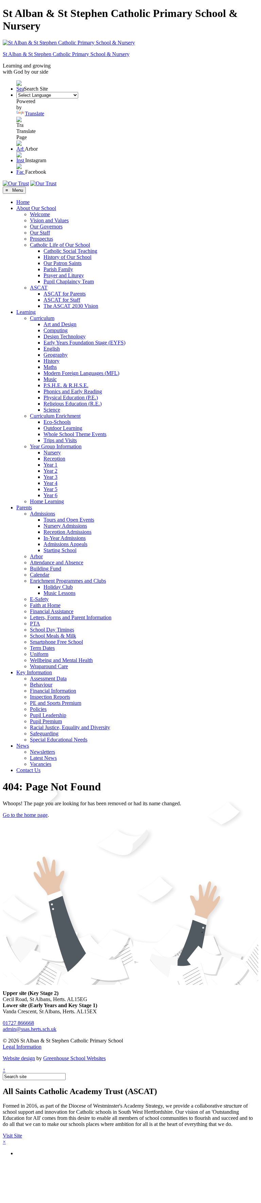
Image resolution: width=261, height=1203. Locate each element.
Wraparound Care (49, 666)
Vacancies (40, 764)
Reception (54, 459)
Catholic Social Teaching (70, 251)
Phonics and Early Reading (73, 391)
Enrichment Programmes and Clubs (68, 581)
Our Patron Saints (63, 263)
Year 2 (50, 471)
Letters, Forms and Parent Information (70, 617)
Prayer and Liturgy (64, 275)
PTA (35, 623)
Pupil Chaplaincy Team (69, 281)
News (22, 746)
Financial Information (53, 691)
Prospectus (41, 239)
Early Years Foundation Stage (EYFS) (84, 342)
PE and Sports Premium (55, 703)
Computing (56, 330)
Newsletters (42, 752)
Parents (24, 507)
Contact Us (28, 770)
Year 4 (50, 483)
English (52, 349)
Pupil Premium (46, 721)
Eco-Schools (57, 422)
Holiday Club (58, 587)
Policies (38, 709)
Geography (56, 355)
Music (50, 379)
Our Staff (40, 233)
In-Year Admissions (65, 538)
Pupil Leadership (48, 715)
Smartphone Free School (56, 642)
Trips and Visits (60, 440)
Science (52, 410)
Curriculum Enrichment (55, 416)
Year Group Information (56, 446)
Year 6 (50, 495)
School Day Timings (52, 630)
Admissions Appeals (65, 544)
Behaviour (41, 685)
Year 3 (50, 477)
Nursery (52, 452)
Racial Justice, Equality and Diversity (70, 727)
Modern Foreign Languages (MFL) (81, 373)
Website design (19, 1058)
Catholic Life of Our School (60, 245)
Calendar (39, 575)
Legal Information (22, 1047)
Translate (34, 113)
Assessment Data (48, 678)
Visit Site (12, 1136)
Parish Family (58, 269)
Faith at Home (45, 605)
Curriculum (42, 318)
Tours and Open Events (69, 520)
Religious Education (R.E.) (73, 404)
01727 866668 (18, 1023)
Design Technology (65, 336)
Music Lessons (59, 593)
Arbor (36, 556)
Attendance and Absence (56, 562)
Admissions (42, 513)
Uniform (39, 654)
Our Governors (46, 226)
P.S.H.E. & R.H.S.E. (66, 385)
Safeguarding (44, 733)
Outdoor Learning (63, 428)
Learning (26, 312)
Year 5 (50, 489)
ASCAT (39, 287)
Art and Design (60, 324)
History (51, 361)
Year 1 (50, 465)
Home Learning (47, 501)
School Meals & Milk (53, 636)
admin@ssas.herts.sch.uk (29, 1029)
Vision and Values (49, 220)
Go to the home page (25, 815)
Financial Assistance (51, 611)
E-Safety (39, 599)
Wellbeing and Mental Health (61, 660)
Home (23, 202)
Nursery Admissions (65, 526)
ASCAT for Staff (62, 300)
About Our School (36, 208)
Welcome (40, 214)
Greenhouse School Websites (74, 1058)
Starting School (60, 550)
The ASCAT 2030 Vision (71, 306)
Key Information (34, 672)
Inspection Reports (50, 697)
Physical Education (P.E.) (71, 397)
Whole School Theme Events (75, 434)
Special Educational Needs (58, 740)
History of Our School (67, 257)
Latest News (43, 758)
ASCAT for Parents (65, 294)
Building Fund (45, 568)
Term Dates (42, 648)
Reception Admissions (67, 532)
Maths (50, 367)
